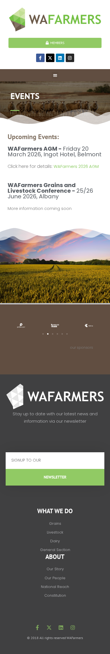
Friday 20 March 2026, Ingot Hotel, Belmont (55, 151)
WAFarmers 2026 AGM (76, 166)
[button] (55, 75)
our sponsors (81, 347)
